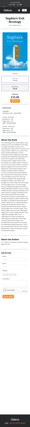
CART (18, 4)
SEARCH (11, 4)
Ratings (4, 270)
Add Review (6, 253)
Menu (24, 10)
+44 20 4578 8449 (15, 2)
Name (4, 256)
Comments (5, 279)
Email (4, 263)
